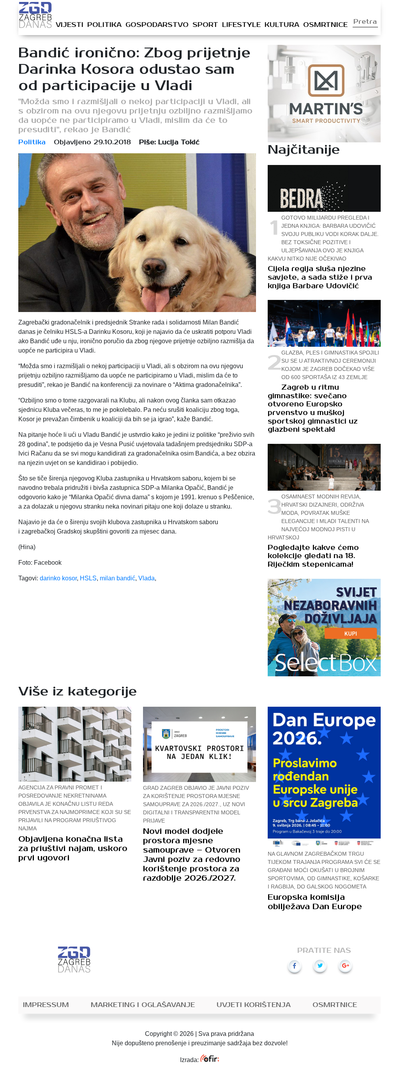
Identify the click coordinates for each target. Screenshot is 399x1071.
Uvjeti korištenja (254, 1005)
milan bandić (117, 578)
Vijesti (69, 25)
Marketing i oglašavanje (143, 1005)
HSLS (88, 578)
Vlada (146, 578)
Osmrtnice (325, 25)
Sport (205, 25)
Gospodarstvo (157, 25)
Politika (104, 25)
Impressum (46, 1005)
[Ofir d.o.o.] (209, 1060)
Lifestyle (241, 25)
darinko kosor (58, 578)
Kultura (282, 25)
